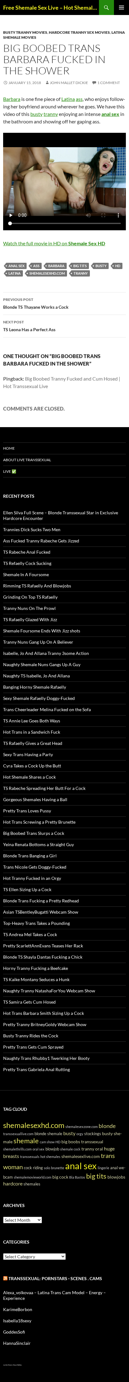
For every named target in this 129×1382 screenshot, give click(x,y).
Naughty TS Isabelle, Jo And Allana (36, 675)
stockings (92, 1133)
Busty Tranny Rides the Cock (30, 1035)
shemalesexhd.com (47, 273)
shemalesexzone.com (81, 1127)
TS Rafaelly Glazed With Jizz (30, 619)
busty (36, 114)
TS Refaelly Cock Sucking (27, 563)
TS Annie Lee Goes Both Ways (31, 720)
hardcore (13, 1183)
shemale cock (70, 1149)
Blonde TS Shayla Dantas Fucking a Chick (42, 957)
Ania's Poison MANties (15, 1365)
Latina (68, 99)
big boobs (70, 1141)
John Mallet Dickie (69, 82)
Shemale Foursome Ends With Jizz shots (41, 630)
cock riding (33, 1167)
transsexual (92, 1141)
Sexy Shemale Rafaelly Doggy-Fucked (39, 698)
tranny (51, 114)
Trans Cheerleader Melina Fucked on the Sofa (47, 709)
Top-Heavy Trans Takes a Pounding (36, 923)
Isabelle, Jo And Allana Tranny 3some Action (46, 653)
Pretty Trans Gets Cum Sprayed (33, 1047)
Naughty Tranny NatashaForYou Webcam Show (49, 990)
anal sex (110, 114)
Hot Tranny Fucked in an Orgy (32, 878)
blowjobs (116, 1177)
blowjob (52, 1149)
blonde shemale (48, 1133)
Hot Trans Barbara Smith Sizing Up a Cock (43, 1013)
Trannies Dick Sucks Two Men (31, 529)
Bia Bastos (77, 1177)
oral (99, 1148)
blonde (107, 1125)
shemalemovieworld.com (32, 1177)
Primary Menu (121, 7)
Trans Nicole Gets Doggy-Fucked (34, 867)
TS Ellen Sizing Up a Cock (27, 889)
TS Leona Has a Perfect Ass (29, 326)
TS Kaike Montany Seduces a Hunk (36, 979)
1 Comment (108, 82)
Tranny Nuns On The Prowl (29, 608)
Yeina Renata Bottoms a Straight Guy (38, 844)
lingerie (103, 1168)
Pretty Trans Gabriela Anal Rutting (36, 1069)
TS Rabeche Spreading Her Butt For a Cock (44, 788)
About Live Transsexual (27, 459)
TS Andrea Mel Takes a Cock (30, 934)
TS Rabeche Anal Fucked (26, 552)
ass (79, 99)
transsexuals (29, 1157)
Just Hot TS (6, 1365)
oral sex (38, 1149)
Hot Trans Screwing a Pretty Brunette (39, 822)
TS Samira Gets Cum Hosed (29, 1002)
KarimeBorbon (17, 1309)
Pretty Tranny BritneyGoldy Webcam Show (44, 1024)
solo (47, 1168)
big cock (60, 1177)
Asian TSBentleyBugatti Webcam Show (40, 912)
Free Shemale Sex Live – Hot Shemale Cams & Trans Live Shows (51, 7)
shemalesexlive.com (80, 1156)
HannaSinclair (17, 1343)
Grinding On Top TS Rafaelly (30, 597)
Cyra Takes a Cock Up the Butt (32, 765)
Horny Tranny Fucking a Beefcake (35, 968)
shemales (31, 1184)
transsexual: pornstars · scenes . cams (55, 1278)
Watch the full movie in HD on (54, 243)
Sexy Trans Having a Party (28, 754)
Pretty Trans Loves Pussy (27, 810)
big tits (80, 266)
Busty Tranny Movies (25, 32)
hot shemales (50, 1157)
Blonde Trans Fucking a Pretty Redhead (41, 900)
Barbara (11, 99)
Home (9, 448)
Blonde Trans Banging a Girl (30, 855)
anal (114, 1167)
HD (117, 266)
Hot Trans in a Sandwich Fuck (31, 732)
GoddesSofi (14, 1332)
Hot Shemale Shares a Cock (29, 777)
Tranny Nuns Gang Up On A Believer (38, 642)
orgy (79, 1134)
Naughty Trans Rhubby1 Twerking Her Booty (46, 1058)
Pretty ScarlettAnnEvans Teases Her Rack (43, 945)
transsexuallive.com (18, 1134)
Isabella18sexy (17, 1320)
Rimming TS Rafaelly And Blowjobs (37, 585)
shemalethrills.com (17, 1149)
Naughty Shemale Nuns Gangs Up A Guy (41, 664)
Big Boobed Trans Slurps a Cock (33, 833)
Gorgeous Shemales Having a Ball (35, 799)
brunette (57, 1168)
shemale (26, 1140)
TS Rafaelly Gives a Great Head (32, 743)
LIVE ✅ (9, 471)
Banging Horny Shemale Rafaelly (34, 687)
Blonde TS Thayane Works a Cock (36, 303)
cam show (47, 1142)
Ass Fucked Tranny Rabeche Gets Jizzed (41, 540)
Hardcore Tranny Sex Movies (79, 32)
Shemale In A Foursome (26, 574)
